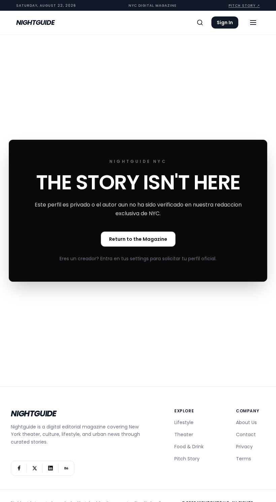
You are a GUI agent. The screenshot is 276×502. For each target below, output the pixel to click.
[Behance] (66, 468)
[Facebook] (19, 468)
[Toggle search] (200, 22)
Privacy (244, 446)
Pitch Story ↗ (244, 5)
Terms (243, 458)
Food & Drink (189, 446)
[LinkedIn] (50, 468)
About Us (246, 422)
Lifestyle (184, 422)
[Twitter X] (34, 468)
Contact (246, 434)
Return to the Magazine (138, 239)
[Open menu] (253, 22)
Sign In (225, 22)
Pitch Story (187, 458)
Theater (183, 434)
